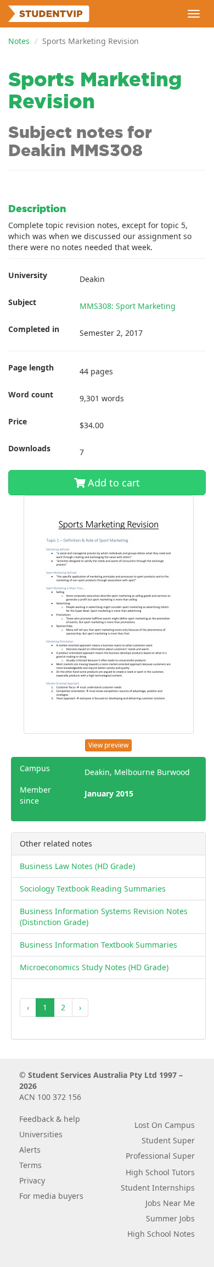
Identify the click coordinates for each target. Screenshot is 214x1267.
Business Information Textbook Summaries (98, 944)
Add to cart (112, 482)
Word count (30, 394)
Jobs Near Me (170, 1203)
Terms (30, 1165)
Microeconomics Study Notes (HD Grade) (94, 967)
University (27, 275)
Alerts (30, 1149)
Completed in (33, 329)
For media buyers (51, 1196)
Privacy (32, 1180)
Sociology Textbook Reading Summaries (93, 888)
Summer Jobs (170, 1218)
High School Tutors (160, 1172)
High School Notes (161, 1234)
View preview (108, 745)
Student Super (168, 1140)
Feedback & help (49, 1119)
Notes (19, 41)
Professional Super (160, 1155)
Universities (41, 1134)
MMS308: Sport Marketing (128, 306)
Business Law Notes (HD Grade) (77, 866)
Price (17, 421)
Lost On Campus (164, 1125)
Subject (22, 302)
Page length (31, 367)
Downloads (29, 448)
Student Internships (158, 1187)
